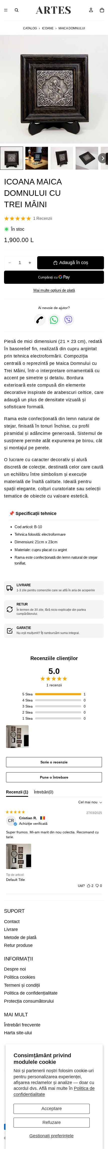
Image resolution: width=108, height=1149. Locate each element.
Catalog (30, 28)
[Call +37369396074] (39, 319)
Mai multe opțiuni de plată (54, 290)
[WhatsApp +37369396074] (54, 319)
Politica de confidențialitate (31, 993)
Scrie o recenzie (54, 762)
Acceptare (51, 1108)
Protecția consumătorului (29, 1001)
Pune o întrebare (54, 777)
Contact (12, 921)
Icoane (47, 28)
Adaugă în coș (73, 262)
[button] (11, 158)
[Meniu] (6, 10)
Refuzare (51, 1122)
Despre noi (15, 969)
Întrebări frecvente (22, 1024)
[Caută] (16, 10)
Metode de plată (20, 937)
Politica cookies (19, 977)
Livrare (11, 929)
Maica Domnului (72, 28)
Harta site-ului (18, 1032)
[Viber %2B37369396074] (68, 319)
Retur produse (18, 945)
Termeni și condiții (22, 985)
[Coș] (101, 10)
